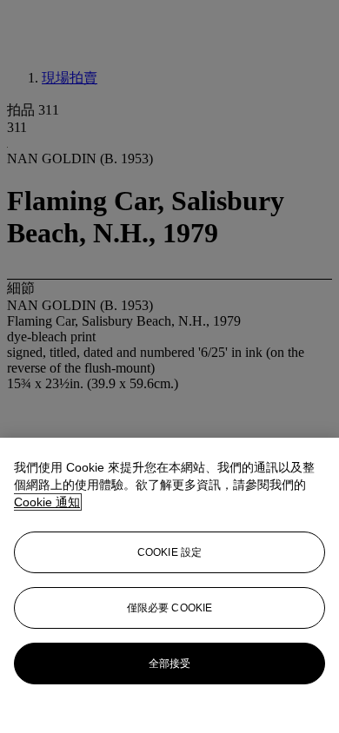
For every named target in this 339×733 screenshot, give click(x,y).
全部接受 (169, 663)
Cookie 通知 (47, 502)
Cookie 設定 (169, 552)
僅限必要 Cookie (169, 608)
